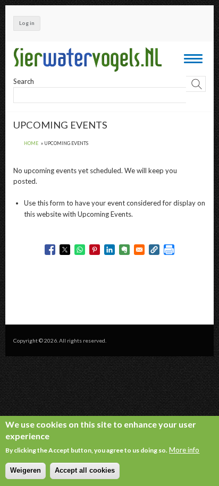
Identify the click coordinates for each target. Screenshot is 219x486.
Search (23, 81)
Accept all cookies (85, 470)
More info (184, 450)
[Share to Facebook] (50, 249)
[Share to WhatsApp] (79, 249)
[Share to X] (65, 249)
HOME (31, 143)
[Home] (87, 59)
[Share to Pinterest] (94, 249)
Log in (27, 23)
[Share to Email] (139, 249)
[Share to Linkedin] (109, 249)
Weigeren (25, 470)
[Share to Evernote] (124, 249)
